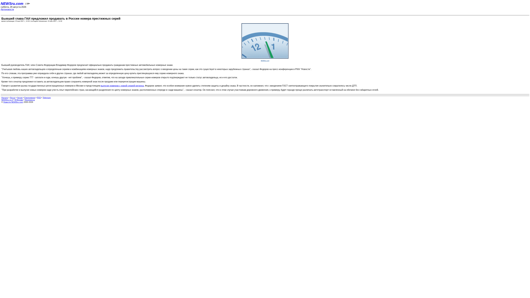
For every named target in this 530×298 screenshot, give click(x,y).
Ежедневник (29, 98)
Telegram (47, 98)
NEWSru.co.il (7, 100)
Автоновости (7, 9)
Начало (4, 98)
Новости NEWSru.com (13, 102)
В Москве (19, 100)
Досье (12, 98)
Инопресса (30, 100)
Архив (19, 98)
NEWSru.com (12, 4)
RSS (39, 98)
